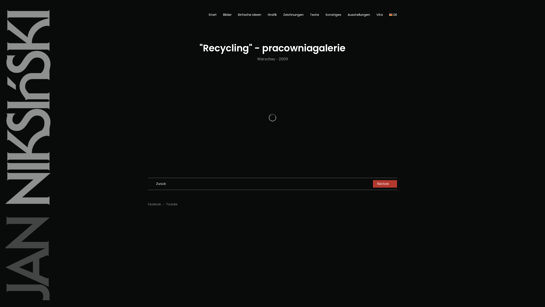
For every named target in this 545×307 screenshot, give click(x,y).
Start (213, 14)
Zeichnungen (293, 14)
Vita (379, 14)
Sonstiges (333, 14)
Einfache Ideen (249, 14)
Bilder (227, 14)
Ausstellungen (359, 14)
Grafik (272, 14)
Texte (314, 14)
